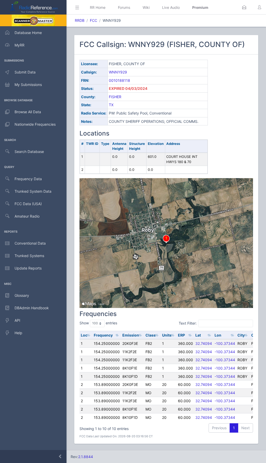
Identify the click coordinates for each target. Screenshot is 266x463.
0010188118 (119, 80)
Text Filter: (188, 323)
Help (18, 333)
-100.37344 (225, 343)
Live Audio (171, 7)
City (241, 335)
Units (166, 335)
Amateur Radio (27, 216)
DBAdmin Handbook (32, 308)
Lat (198, 335)
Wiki (146, 7)
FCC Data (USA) (28, 204)
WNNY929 (118, 72)
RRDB (79, 20)
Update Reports (28, 268)
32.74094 (203, 343)
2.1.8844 (85, 456)
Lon (218, 335)
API (17, 320)
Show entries (98, 323)
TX (111, 105)
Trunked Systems (29, 255)
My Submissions (28, 84)
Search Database (29, 151)
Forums (124, 7)
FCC (93, 20)
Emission (130, 335)
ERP (181, 335)
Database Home (28, 32)
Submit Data (25, 72)
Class (150, 335)
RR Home (97, 7)
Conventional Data (30, 243)
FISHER (115, 97)
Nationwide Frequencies (35, 124)
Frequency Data (28, 179)
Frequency (103, 335)
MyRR (19, 45)
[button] (244, 7)
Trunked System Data (33, 191)
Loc (84, 335)
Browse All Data (28, 112)
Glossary (22, 295)
